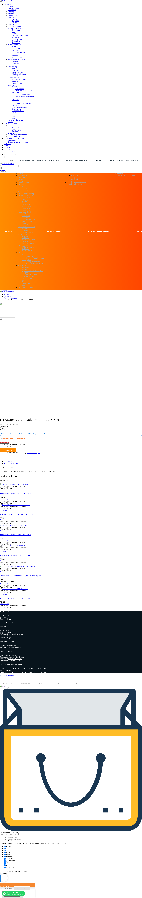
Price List (7, 147)
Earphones (16, 48)
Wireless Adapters (19, 74)
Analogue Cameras (22, 94)
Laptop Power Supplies (17, 136)
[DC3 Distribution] (7, 1)
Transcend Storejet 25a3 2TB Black (15, 555)
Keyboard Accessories (20, 35)
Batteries (15, 81)
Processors (12, 10)
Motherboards (13, 8)
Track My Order (6, 619)
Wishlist (3, 617)
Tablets (10, 122)
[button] (13, 444)
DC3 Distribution (15, 661)
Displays (11, 17)
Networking (12, 67)
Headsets (15, 46)
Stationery (12, 140)
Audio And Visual (14, 45)
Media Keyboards (18, 39)
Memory (11, 12)
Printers (15, 61)
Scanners (15, 63)
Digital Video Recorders (24, 96)
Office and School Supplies (14, 138)
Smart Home (17, 116)
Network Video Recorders (25, 91)
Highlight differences (14, 840)
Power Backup (13, 78)
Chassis (10, 6)
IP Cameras (19, 89)
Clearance (7, 146)
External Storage (18, 109)
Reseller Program (6, 638)
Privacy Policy (5, 630)
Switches (15, 70)
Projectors (15, 21)
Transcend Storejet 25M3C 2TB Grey (16, 598)
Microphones (17, 54)
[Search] (4, 157)
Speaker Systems (18, 52)
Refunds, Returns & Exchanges (12, 634)
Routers (15, 68)
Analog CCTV (16, 92)
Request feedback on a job (10, 647)
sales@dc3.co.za (11, 655)
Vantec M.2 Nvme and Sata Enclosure (17, 514)
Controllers (16, 41)
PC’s (9, 125)
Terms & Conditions (7, 632)
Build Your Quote (10, 151)
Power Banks (17, 83)
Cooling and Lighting (16, 26)
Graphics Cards (13, 15)
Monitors (15, 19)
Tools (13, 118)
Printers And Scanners (16, 59)
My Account (4, 615)
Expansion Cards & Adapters (22, 103)
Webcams (15, 56)
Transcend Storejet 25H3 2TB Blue (15, 494)
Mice (13, 32)
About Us (3, 627)
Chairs (14, 113)
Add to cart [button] (4, 499)
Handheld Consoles (15, 120)
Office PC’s (16, 129)
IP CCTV (14, 87)
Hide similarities (12, 838)
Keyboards (16, 30)
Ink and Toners (17, 65)
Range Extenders (18, 72)
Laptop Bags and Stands (17, 135)
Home (6, 294)
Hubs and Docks (18, 111)
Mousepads (16, 37)
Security (11, 85)
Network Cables (18, 76)
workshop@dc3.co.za (16, 657)
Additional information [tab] (12, 463)
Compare (3, 490)
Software (7, 144)
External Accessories (19, 107)
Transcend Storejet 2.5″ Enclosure (15, 535)
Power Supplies (14, 24)
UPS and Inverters (19, 80)
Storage (11, 13)
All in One (15, 127)
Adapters (15, 100)
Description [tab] (8, 461)
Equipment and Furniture (18, 142)
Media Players (17, 57)
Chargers (15, 105)
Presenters (16, 43)
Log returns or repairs (8, 646)
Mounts (15, 23)
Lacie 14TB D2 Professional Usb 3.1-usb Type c (20, 576)
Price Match (4, 442)
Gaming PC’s (16, 131)
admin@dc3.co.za (15, 659)
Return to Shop (22, 888)
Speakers (15, 50)
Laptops (11, 133)
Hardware (7, 4)
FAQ (1, 628)
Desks (14, 114)
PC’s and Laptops (10, 124)
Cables (14, 102)
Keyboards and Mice (15, 28)
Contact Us (8, 149)
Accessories (12, 98)
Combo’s (15, 34)
